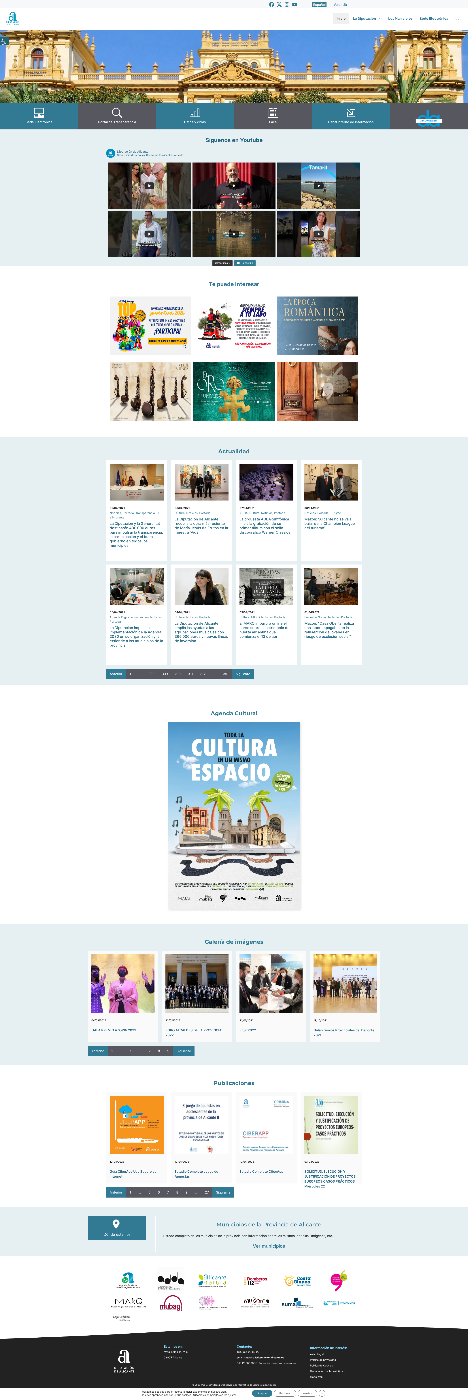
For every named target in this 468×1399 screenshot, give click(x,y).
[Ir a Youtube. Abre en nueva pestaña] (294, 4)
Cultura (180, 513)
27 (207, 1192)
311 (190, 674)
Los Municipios (400, 18)
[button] (457, 18)
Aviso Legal (317, 1354)
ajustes (232, 1394)
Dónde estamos (117, 1234)
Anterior (116, 674)
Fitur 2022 (247, 1030)
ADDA (243, 513)
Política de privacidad (323, 1359)
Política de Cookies (321, 1365)
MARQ (255, 617)
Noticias (115, 513)
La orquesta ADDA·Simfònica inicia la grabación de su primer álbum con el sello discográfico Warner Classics (264, 526)
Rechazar (285, 1393)
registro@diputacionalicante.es (264, 1357)
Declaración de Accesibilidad (327, 1371)
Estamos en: (173, 1346)
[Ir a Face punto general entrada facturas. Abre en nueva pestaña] (273, 116)
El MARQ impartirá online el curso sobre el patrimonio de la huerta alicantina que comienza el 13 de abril (266, 630)
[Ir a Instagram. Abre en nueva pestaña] (287, 4)
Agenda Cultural (234, 713)
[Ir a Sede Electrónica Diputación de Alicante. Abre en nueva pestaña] (39, 116)
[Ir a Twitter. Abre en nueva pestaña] (279, 4)
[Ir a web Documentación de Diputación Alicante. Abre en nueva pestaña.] (195, 116)
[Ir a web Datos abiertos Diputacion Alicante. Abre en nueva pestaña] (429, 116)
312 (203, 674)
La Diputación (364, 18)
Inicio (341, 18)
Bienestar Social (315, 617)
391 (226, 674)
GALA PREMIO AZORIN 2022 (113, 1030)
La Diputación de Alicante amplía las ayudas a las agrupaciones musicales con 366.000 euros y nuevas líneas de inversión (201, 632)
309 (165, 674)
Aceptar (262, 1393)
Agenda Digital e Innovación (129, 617)
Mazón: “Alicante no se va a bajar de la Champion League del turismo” (329, 523)
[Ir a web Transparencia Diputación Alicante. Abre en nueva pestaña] (117, 116)
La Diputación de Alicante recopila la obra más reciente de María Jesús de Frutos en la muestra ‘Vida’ (201, 526)
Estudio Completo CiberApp (261, 1171)
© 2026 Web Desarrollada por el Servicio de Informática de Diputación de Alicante (234, 1384)
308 (151, 674)
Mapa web (316, 1376)
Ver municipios (269, 1246)
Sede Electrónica (434, 18)
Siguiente (243, 674)
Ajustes (307, 1393)
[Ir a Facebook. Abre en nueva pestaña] (271, 4)
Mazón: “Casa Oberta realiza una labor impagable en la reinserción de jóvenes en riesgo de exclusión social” (329, 630)
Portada (128, 513)
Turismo (335, 513)
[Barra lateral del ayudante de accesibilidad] (4, 41)
